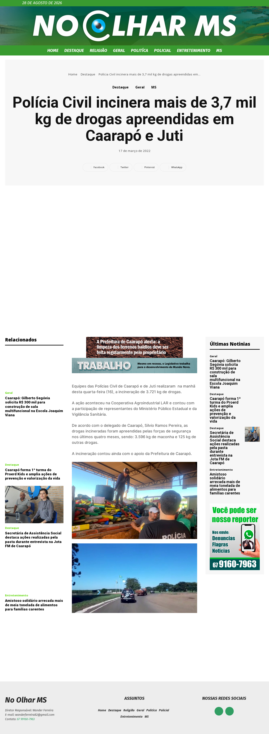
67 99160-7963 (26, 719)
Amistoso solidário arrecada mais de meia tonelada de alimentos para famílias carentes (34, 604)
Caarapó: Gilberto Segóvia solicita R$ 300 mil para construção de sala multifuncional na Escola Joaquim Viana (34, 406)
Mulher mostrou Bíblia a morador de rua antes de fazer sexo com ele (201, 649)
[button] (242, 51)
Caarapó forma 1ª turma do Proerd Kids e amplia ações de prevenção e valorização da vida (32, 474)
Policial (162, 50)
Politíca (139, 50)
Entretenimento (193, 50)
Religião (98, 50)
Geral (119, 50)
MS (219, 50)
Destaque (74, 50)
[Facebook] (219, 711)
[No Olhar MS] (134, 25)
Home (52, 50)
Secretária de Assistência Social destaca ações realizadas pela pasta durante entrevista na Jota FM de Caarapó (33, 539)
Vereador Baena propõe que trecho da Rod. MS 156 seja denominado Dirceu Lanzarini (67, 649)
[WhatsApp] (229, 711)
